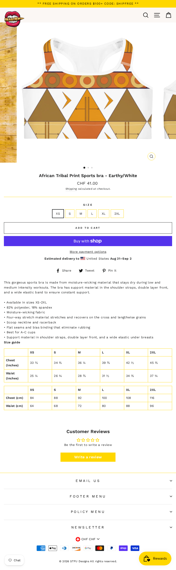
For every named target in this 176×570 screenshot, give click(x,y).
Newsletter (88, 527)
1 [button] (84, 168)
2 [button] (89, 168)
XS (58, 213)
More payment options (88, 251)
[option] (88, 3)
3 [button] (92, 168)
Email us (88, 481)
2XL (117, 213)
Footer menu (88, 496)
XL (104, 213)
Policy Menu (88, 512)
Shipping (71, 188)
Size (88, 204)
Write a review (88, 457)
